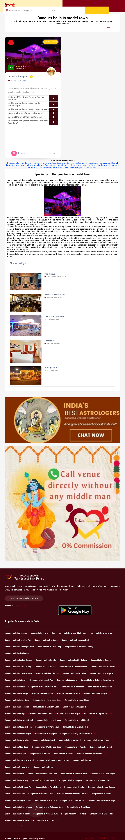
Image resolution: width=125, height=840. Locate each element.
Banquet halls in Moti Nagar (17, 747)
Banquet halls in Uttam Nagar (17, 814)
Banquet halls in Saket (101, 794)
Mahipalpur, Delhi (54, 297)
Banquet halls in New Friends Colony (53, 760)
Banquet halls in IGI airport (101, 673)
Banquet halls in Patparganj (16, 780)
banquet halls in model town (19, 163)
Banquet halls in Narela (63, 754)
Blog (113, 838)
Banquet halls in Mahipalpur (74, 707)
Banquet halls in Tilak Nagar (78, 807)
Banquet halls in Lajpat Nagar (17, 700)
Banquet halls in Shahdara (46, 800)
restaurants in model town (87, 163)
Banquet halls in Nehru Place (89, 754)
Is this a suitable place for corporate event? (29, 109)
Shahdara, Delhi (54, 319)
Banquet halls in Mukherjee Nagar (47, 747)
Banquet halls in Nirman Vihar (17, 767)
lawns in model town (15, 165)
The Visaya (50, 274)
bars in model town (108, 163)
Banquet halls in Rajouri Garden (101, 787)
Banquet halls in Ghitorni (45, 667)
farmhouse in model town (56, 165)
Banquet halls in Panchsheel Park (42, 774)
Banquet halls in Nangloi (15, 754)
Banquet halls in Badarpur (101, 633)
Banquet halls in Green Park (103, 667)
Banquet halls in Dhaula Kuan (17, 653)
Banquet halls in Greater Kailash (73, 667)
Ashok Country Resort (55, 295)
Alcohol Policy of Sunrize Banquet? (25, 117)
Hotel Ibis (49, 341)
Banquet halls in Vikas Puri (101, 814)
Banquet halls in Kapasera (73, 687)
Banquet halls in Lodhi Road (17, 707)
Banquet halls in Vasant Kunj (45, 814)
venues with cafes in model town (53, 167)
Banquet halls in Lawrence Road (47, 700)
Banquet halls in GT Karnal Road (18, 673)
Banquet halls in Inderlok (16, 680)
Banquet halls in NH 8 (82, 760)
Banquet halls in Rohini (15, 794)
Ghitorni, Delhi (53, 370)
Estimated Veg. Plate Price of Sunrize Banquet (26, 98)
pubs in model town (77, 165)
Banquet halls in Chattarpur (46, 640)
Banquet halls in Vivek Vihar (17, 820)
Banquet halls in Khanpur (42, 693)
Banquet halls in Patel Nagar (103, 774)
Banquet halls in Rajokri (74, 787)
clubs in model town (35, 165)
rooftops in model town (63, 163)
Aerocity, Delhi (53, 343)
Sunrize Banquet (18, 76)
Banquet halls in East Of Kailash (73, 660)
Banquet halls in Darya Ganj (49, 647)
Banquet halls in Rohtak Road (40, 794)
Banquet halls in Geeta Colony (18, 667)
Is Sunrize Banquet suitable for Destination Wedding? (29, 122)
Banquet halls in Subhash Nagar (18, 807)
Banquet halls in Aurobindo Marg (73, 633)
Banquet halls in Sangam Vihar (18, 800)
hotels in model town (43, 163)
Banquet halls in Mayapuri (46, 734)
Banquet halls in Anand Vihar (42, 633)
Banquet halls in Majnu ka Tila (75, 727)
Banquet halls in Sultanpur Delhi (49, 807)
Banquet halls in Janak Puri (41, 680)
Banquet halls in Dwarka (46, 660)
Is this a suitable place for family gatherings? (24, 104)
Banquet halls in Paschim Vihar (74, 774)
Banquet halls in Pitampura (70, 780)
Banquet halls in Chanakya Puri (18, 640)
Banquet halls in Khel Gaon (68, 693)
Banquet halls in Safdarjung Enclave (72, 794)
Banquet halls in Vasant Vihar (73, 814)
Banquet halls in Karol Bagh (16, 693)
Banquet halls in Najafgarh (101, 747)
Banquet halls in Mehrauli (44, 740)
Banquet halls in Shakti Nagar (72, 800)
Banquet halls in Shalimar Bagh (102, 800)
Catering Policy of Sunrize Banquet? (25, 113)
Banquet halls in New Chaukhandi (19, 760)
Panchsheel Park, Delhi (56, 277)
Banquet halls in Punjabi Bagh (48, 787)
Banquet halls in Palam (14, 774)
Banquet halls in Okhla (43, 767)
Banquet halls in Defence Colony (78, 647)
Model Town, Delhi (18, 81)
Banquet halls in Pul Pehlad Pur (18, 787)
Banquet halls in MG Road (69, 740)
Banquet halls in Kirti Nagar (95, 693)
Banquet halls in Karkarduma (100, 687)
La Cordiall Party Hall (55, 316)
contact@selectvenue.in (27, 598)
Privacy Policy (103, 838)
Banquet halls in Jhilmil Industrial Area (97, 680)
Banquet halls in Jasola (67, 680)
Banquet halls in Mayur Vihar (17, 740)
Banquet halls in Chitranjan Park (75, 640)
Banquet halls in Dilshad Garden (18, 660)
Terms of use (89, 838)
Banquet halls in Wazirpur (44, 820)
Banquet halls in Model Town (96, 740)
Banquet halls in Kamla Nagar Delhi (43, 687)
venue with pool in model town (83, 167)
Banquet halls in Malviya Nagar (18, 734)
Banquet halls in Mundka (75, 747)
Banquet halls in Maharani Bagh (46, 707)
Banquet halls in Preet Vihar (98, 780)
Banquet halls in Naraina (39, 754)
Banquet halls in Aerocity (16, 633)
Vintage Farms (52, 367)
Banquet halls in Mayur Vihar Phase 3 (76, 734)
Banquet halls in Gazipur (101, 660)
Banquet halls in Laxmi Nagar (77, 700)
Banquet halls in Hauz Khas (74, 673)
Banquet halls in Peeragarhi (43, 780)
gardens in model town (98, 165)
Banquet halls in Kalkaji (15, 687)
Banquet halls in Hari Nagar (47, 673)
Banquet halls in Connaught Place (19, 647)
